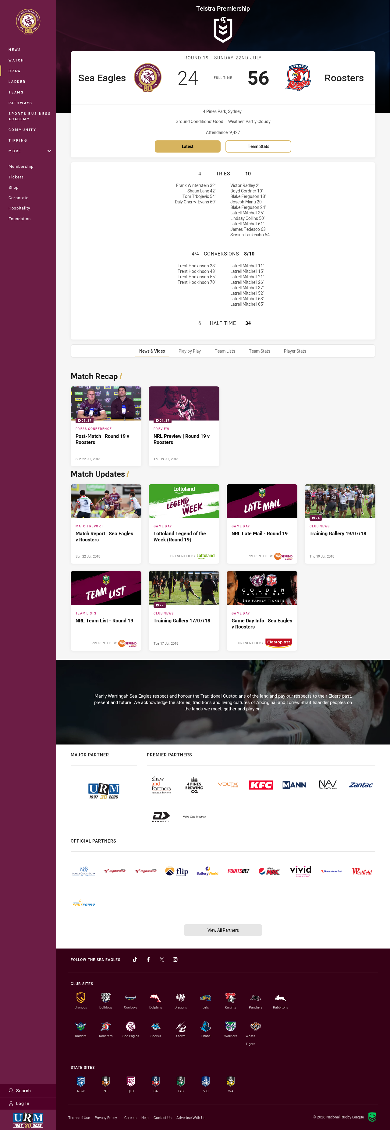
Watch (16, 60)
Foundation (20, 218)
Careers (130, 1117)
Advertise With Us (190, 1117)
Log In (23, 1103)
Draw (15, 71)
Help (145, 1117)
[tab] (152, 351)
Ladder (17, 81)
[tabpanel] (223, 509)
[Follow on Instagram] (175, 959)
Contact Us (163, 1117)
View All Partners (223, 930)
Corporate (19, 197)
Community (23, 129)
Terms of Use (79, 1117)
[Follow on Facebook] (148, 959)
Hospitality (19, 208)
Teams (16, 92)
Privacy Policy (106, 1117)
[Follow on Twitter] (161, 959)
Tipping (18, 140)
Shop (14, 187)
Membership (21, 166)
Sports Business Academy (30, 116)
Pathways (21, 102)
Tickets (16, 177)
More (15, 151)
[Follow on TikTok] (135, 959)
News (15, 49)
